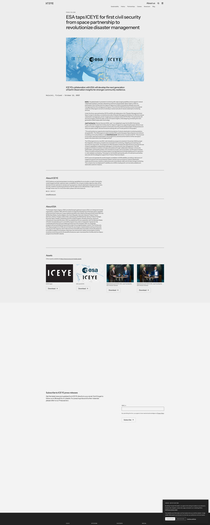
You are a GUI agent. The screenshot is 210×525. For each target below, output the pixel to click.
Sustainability (115, 6)
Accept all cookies (170, 518)
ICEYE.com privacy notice (171, 510)
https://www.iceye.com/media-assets (70, 259)
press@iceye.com (51, 194)
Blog (153, 6)
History (123, 6)
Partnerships (131, 6)
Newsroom (147, 6)
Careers (139, 6)
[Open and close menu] (162, 3)
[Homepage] (49, 3)
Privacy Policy (160, 413)
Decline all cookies (181, 518)
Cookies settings (191, 519)
